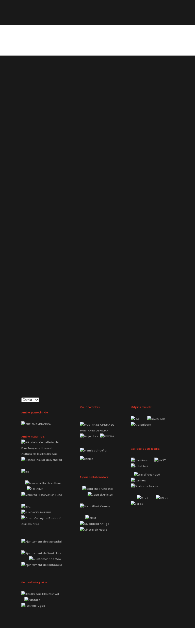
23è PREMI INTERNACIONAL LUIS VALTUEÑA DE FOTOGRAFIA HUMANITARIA (101, 176)
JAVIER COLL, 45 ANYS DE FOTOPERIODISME (101, 359)
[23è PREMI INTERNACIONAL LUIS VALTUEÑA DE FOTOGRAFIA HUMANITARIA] (100, 103)
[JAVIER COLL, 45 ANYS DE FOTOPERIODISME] (100, 280)
